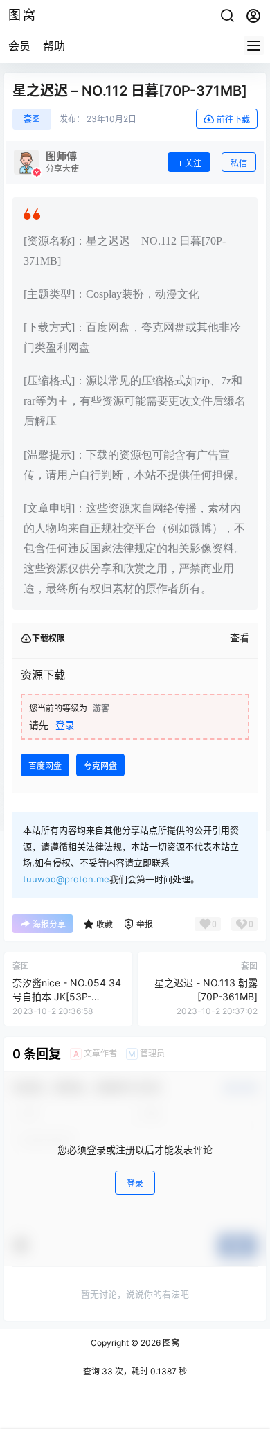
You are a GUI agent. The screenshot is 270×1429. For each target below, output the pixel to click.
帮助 (54, 46)
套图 (32, 119)
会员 (19, 46)
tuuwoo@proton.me (66, 879)
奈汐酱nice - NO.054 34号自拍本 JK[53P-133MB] (66, 996)
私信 (239, 163)
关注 (193, 163)
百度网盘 (45, 766)
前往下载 (233, 119)
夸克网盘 (100, 766)
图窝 (170, 1343)
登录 (65, 725)
